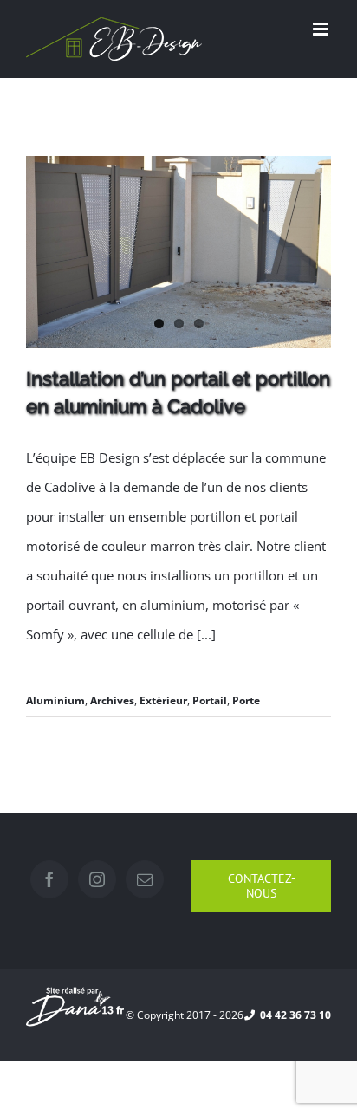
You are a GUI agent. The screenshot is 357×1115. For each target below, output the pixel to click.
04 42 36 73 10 (293, 1015)
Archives (112, 700)
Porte (246, 700)
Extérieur (163, 700)
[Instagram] (97, 879)
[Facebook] (49, 879)
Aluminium (55, 700)
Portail (209, 700)
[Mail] (145, 879)
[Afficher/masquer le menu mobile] (322, 29)
